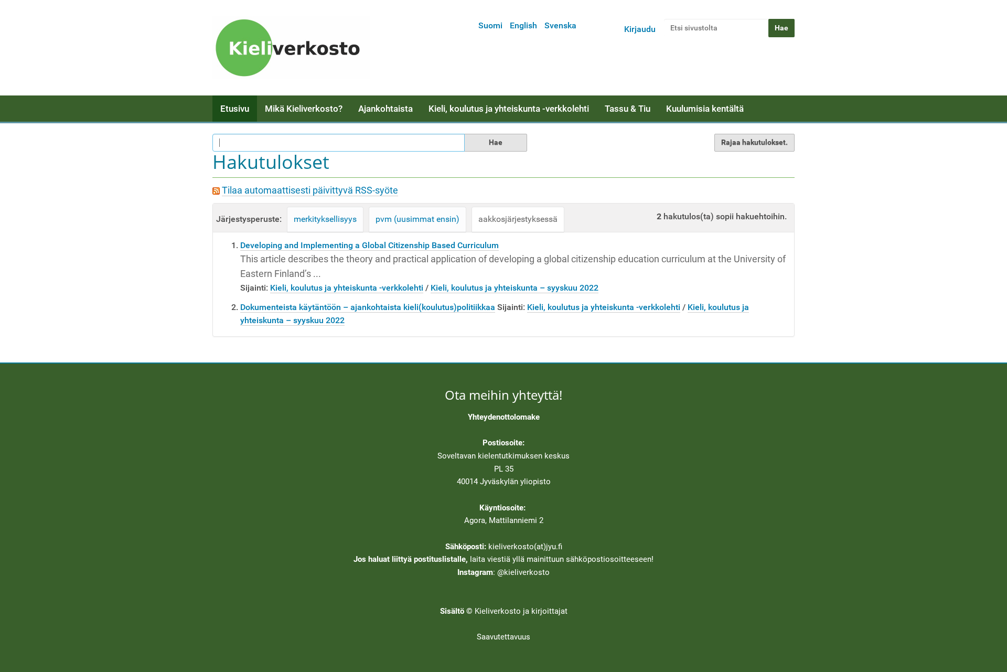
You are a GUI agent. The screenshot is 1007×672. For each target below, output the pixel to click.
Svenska (560, 25)
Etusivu (234, 108)
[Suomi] (291, 47)
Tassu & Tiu (627, 108)
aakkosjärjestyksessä (518, 219)
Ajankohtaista (385, 108)
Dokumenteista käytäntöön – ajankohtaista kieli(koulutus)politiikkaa (367, 307)
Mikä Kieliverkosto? (303, 108)
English (523, 25)
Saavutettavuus (503, 637)
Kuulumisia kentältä (705, 108)
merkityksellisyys (325, 219)
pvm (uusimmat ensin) (417, 219)
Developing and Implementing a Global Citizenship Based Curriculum (369, 245)
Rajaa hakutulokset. (754, 142)
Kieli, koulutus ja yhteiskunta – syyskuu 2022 (514, 288)
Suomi (490, 25)
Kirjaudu (640, 29)
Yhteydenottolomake (504, 417)
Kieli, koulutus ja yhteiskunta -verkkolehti (508, 108)
